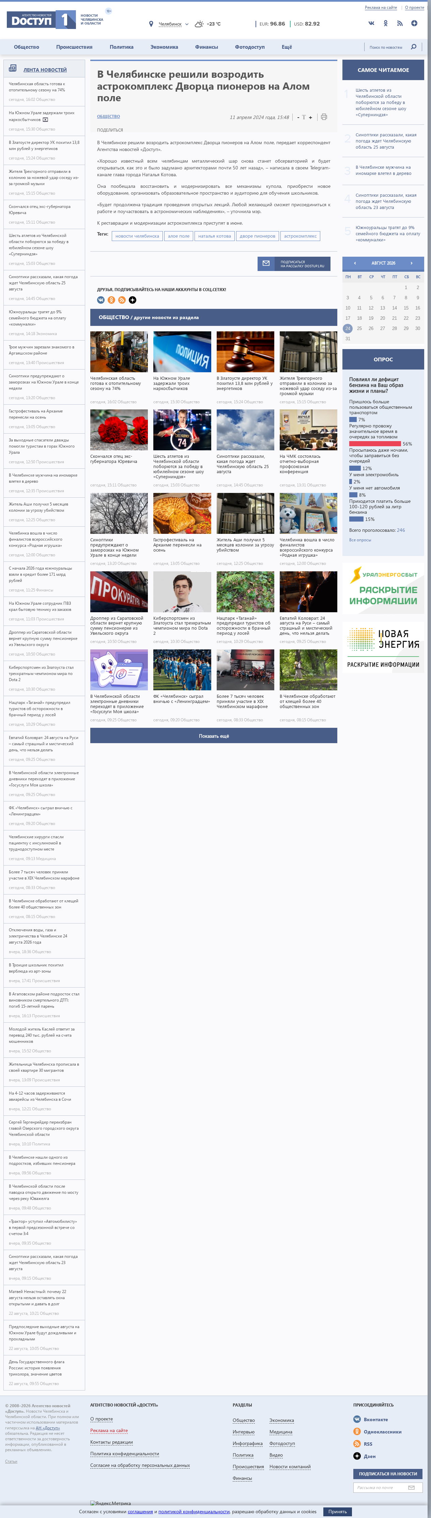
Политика (122, 46)
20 (382, 318)
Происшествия (74, 46)
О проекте (414, 7)
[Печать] (324, 118)
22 (406, 318)
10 (347, 308)
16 (417, 308)
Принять (337, 1511)
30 (417, 328)
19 (371, 318)
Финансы (206, 46)
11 (359, 308)
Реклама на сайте (381, 7)
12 (371, 308)
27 (382, 328)
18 (359, 318)
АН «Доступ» (48, 1427)
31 (347, 338)
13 (382, 308)
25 (359, 328)
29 (406, 328)
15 (406, 308)
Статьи (11, 1461)
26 (371, 328)
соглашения (140, 1511)
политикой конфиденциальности (194, 1511)
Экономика (164, 46)
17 (347, 318)
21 (394, 318)
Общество (26, 46)
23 (417, 318)
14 (394, 308)
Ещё (287, 46)
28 (394, 328)
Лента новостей (45, 69)
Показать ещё (214, 736)
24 (347, 328)
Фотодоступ (250, 46)
